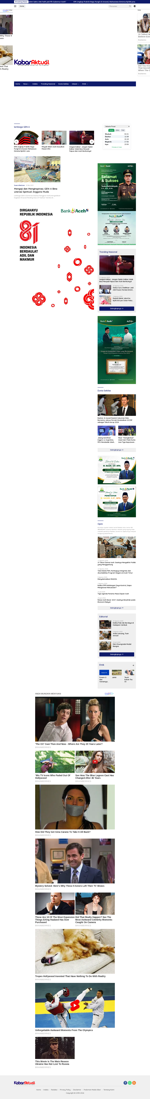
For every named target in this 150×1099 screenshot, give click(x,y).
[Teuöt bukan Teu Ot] (129, 672)
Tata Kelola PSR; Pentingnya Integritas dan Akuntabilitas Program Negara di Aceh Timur (115, 572)
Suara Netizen (19, 185)
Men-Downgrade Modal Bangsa (122, 645)
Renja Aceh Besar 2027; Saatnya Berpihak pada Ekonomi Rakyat (116, 601)
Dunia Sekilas (63, 84)
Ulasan (74, 84)
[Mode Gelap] (135, 6)
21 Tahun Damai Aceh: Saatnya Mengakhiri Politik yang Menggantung (117, 563)
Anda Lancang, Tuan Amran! (121, 634)
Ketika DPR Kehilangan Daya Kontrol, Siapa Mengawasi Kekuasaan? (114, 586)
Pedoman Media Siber (92, 1090)
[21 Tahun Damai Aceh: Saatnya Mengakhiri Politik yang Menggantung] (117, 547)
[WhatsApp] (130, 1083)
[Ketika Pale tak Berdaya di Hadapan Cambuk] (105, 624)
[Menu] (15, 6)
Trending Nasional (48, 84)
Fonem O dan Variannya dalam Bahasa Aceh (103, 679)
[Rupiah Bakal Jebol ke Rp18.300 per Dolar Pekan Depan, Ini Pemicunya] (105, 300)
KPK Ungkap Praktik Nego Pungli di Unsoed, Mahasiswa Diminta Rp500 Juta (60, 2)
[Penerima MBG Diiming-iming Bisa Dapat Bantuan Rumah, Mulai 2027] (81, 138)
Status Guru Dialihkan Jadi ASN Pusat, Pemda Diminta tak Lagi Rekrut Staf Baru (123, 289)
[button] (130, 6)
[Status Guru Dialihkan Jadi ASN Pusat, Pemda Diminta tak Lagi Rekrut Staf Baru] (105, 289)
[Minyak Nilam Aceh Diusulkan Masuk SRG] (26, 138)
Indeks (35, 84)
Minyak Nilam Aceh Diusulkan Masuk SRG (25, 148)
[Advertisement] (75, 27)
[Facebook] (125, 1083)
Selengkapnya (116, 308)
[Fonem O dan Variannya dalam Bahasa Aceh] (104, 672)
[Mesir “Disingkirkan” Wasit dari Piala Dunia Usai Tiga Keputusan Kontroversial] (127, 431)
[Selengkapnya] (133, 665)
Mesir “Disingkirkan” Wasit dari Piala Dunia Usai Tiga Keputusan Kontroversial (126, 440)
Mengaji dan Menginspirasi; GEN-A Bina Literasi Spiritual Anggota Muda (35, 190)
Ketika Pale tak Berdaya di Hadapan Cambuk (123, 624)
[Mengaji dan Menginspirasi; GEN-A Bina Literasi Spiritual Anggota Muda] (37, 169)
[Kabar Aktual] (31, 62)
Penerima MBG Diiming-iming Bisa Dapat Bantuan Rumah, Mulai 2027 (80, 149)
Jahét (114, 677)
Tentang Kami (108, 1090)
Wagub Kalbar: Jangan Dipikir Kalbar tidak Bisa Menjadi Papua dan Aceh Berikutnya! (53, 149)
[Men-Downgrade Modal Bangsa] (105, 645)
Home (22, 6)
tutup (10, 10)
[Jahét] (117, 672)
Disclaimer (77, 1090)
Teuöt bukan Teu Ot (128, 679)
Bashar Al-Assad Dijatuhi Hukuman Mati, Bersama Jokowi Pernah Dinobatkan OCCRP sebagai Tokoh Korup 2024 (115, 420)
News (25, 84)
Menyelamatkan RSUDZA (107, 579)
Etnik (84, 84)
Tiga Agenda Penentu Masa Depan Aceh (113, 594)
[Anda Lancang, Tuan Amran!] (105, 635)
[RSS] (134, 1083)
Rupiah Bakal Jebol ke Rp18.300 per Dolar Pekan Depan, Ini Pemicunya (123, 299)
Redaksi (54, 1090)
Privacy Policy (65, 1090)
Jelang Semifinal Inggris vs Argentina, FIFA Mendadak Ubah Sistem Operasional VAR (106, 440)
